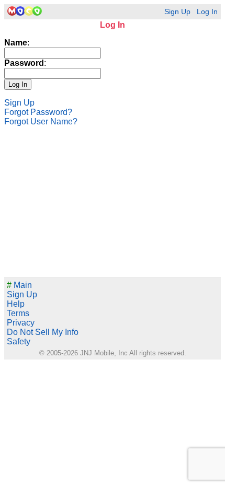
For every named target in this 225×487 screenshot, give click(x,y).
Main (19, 285)
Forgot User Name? (40, 121)
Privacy (21, 322)
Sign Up (177, 12)
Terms (18, 313)
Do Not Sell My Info (42, 332)
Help (16, 303)
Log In (207, 12)
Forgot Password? (38, 112)
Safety (18, 341)
